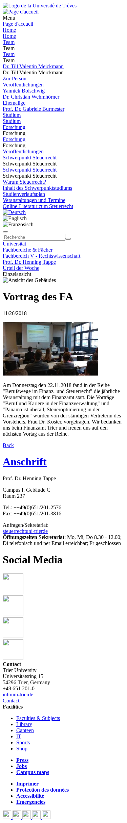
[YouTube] (27, 817)
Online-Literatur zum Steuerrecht (38, 206)
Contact (11, 700)
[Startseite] (40, 5)
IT (18, 736)
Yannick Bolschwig (24, 91)
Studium (12, 115)
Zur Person (14, 78)
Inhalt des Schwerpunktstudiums (37, 188)
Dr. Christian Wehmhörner (31, 97)
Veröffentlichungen (23, 84)
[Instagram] (37, 817)
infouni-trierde (18, 694)
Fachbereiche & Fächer (27, 250)
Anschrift (25, 462)
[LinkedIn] (46, 817)
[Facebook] (8, 817)
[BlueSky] (17, 817)
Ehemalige (14, 103)
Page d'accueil (18, 24)
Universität (14, 244)
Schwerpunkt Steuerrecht (30, 157)
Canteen (25, 730)
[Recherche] (68, 239)
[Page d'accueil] (21, 12)
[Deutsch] (14, 212)
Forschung (14, 127)
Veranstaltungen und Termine (34, 200)
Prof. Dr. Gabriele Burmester (33, 109)
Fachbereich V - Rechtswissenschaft (41, 256)
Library (24, 724)
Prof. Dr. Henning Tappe (29, 262)
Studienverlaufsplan (24, 194)
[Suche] (5, 232)
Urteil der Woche (21, 268)
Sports (23, 742)
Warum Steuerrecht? (24, 182)
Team (9, 42)
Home (9, 30)
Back (8, 445)
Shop (21, 748)
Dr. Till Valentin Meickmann (33, 66)
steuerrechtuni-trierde (25, 531)
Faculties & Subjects (38, 718)
